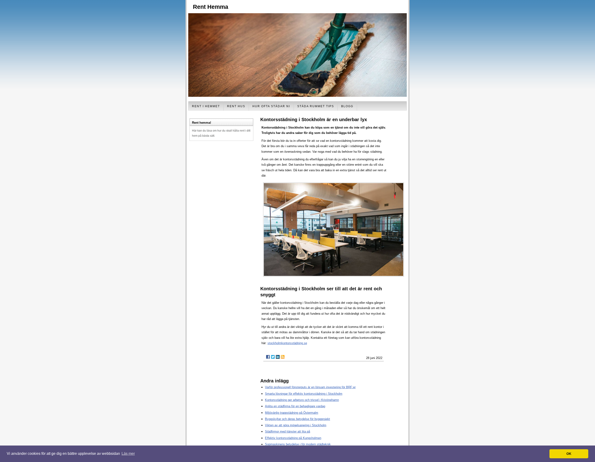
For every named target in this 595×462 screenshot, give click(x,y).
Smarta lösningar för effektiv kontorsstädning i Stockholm (303, 393)
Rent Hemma (210, 7)
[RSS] (282, 357)
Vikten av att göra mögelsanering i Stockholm (295, 425)
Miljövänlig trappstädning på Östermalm (291, 412)
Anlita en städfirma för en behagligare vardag (295, 406)
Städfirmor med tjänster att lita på (287, 431)
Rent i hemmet (206, 106)
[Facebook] (268, 357)
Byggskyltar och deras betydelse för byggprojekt (297, 419)
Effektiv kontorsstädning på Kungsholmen (293, 438)
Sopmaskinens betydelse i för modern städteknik (298, 444)
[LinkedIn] (278, 357)
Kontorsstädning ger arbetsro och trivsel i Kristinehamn (302, 400)
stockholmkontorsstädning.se (287, 343)
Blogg (347, 106)
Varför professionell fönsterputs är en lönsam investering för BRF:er (310, 387)
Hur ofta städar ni (271, 106)
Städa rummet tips (315, 106)
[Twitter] (273, 357)
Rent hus (236, 106)
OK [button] (568, 454)
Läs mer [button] (128, 454)
